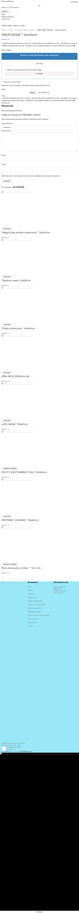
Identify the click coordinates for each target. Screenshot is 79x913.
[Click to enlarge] (4, 748)
